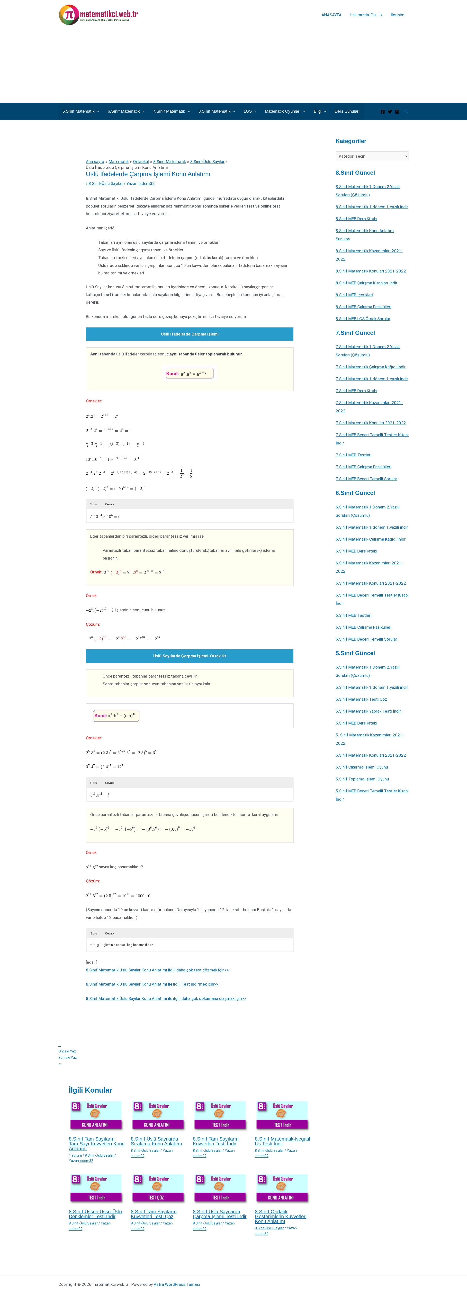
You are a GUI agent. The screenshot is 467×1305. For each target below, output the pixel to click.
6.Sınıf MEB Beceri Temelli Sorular (366, 639)
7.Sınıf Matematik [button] (169, 111)
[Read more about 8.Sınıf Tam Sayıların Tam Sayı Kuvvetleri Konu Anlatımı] (97, 1116)
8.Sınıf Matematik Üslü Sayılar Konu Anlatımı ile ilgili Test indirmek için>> (152, 984)
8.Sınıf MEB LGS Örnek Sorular (363, 318)
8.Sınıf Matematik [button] (214, 111)
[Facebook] (382, 111)
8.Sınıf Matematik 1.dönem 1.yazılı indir (372, 206)
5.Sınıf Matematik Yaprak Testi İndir (368, 711)
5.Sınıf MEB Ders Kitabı (356, 723)
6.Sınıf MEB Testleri (353, 615)
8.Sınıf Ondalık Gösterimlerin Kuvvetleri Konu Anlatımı (280, 1216)
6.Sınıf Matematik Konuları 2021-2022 (371, 583)
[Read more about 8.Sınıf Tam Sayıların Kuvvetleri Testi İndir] (221, 1116)
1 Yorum (75, 1155)
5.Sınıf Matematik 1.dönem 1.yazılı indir (372, 687)
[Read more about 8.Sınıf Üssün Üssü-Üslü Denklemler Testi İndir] (97, 1189)
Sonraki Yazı (68, 1060)
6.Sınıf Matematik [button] (124, 111)
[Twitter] (390, 111)
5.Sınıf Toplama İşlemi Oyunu (362, 779)
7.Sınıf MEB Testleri (353, 455)
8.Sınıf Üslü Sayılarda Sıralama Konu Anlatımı (156, 1141)
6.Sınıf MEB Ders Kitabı (356, 551)
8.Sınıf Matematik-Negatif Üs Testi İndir (282, 1141)
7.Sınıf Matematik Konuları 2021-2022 (371, 422)
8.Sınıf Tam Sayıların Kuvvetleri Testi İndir (216, 1141)
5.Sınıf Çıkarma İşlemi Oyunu (362, 767)
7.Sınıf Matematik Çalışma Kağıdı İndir (371, 366)
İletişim (397, 14)
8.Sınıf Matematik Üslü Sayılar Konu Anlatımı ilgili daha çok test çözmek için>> (157, 970)
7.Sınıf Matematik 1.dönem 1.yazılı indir (372, 378)
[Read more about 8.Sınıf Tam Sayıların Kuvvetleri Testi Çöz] (159, 1189)
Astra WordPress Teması (177, 1284)
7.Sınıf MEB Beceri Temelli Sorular (366, 478)
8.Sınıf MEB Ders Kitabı (356, 218)
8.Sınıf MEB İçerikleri (354, 294)
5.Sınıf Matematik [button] (79, 111)
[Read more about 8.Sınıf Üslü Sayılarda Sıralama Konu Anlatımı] (159, 1116)
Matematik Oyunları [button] (283, 111)
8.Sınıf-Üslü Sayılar (106, 183)
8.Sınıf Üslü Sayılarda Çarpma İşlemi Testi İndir (220, 1214)
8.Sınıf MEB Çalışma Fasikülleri (363, 306)
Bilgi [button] (318, 111)
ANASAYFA (331, 14)
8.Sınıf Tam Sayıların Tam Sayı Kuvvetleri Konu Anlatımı (97, 1143)
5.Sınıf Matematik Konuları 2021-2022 (371, 755)
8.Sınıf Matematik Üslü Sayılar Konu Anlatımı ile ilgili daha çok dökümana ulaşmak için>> (166, 998)
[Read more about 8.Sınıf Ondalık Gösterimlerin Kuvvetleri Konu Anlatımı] (283, 1189)
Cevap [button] (109, 504)
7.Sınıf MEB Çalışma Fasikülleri (363, 466)
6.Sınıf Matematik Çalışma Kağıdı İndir (371, 539)
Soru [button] (93, 504)
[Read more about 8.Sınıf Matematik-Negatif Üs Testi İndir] (283, 1116)
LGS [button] (248, 111)
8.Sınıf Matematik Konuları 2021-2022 (371, 271)
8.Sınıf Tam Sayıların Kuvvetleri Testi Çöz (154, 1214)
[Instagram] (397, 111)
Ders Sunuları (347, 111)
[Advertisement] (233, 66)
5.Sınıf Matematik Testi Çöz (361, 699)
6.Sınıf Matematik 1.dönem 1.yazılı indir (372, 527)
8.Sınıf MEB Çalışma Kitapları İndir (366, 283)
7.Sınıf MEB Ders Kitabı (356, 390)
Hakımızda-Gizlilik (366, 14)
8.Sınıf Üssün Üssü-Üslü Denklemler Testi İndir (95, 1214)
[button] (97, 111)
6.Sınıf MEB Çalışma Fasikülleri (363, 627)
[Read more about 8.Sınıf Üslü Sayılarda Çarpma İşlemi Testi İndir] (221, 1189)
